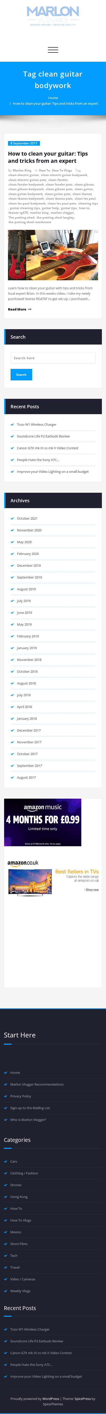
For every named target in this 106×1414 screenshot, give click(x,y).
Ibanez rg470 (18, 212)
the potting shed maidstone (29, 222)
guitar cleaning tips (25, 208)
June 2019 (24, 612)
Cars (13, 1161)
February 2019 (28, 636)
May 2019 (24, 624)
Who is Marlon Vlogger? (28, 1119)
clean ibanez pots (59, 198)
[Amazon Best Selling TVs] (53, 877)
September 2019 (29, 577)
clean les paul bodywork (27, 203)
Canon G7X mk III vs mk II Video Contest (47, 448)
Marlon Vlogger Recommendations (37, 1084)
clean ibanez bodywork (26, 198)
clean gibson (84, 184)
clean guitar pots (57, 194)
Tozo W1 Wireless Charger (36, 424)
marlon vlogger (62, 212)
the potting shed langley (55, 217)
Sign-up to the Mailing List (30, 1108)
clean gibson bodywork (26, 189)
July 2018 (24, 695)
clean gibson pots (59, 189)
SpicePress (83, 1398)
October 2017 (27, 754)
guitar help (50, 208)
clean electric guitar (23, 175)
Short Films (19, 1243)
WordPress (50, 1398)
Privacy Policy (20, 1096)
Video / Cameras (22, 1279)
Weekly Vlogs (20, 1291)
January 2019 (27, 648)
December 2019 (29, 565)
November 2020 (29, 530)
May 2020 (24, 542)
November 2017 (29, 742)
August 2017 (26, 777)
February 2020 (28, 553)
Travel (15, 1267)
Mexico (15, 1232)
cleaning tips (88, 203)
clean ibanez (82, 194)
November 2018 (29, 659)
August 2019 (26, 589)
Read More (17, 309)
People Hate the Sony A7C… (38, 459)
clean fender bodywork (26, 184)
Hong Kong (19, 1196)
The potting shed (21, 217)
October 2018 (27, 671)
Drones (15, 1185)
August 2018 (26, 683)
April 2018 (24, 706)
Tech (13, 1255)
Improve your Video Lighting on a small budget (53, 471)
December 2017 (29, 730)
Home (53, 97)
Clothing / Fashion (24, 1173)
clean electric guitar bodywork (64, 175)
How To (44, 170)
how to (84, 208)
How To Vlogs (62, 170)
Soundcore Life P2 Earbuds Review (43, 436)
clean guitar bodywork (25, 194)
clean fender (58, 180)
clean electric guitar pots (27, 180)
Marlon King (22, 170)
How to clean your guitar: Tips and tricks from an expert (55, 103)
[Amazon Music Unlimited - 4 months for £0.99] (53, 822)
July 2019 (24, 600)
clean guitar (84, 189)
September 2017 (29, 765)
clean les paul (85, 198)
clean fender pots (59, 184)
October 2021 (27, 518)
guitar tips (69, 208)
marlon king (39, 212)
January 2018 (27, 718)
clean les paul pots (62, 203)
